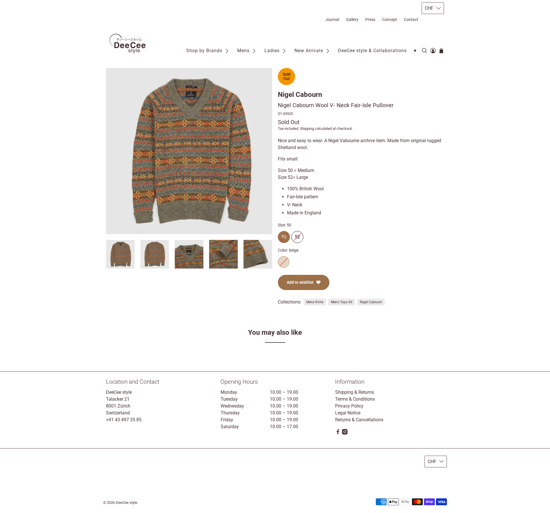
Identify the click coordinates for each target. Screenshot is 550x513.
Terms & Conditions (355, 399)
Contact (411, 19)
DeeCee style (126, 502)
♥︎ (415, 50)
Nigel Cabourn (300, 95)
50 (283, 235)
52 (297, 235)
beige (283, 262)
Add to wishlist (300, 282)
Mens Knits (314, 302)
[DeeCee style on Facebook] (338, 433)
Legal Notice (347, 413)
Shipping (307, 128)
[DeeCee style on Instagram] (344, 433)
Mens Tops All (341, 302)
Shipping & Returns (354, 392)
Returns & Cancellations (359, 419)
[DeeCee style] (127, 44)
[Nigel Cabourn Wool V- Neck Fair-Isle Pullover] (189, 151)
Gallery (352, 19)
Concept (389, 19)
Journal (332, 19)
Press (370, 19)
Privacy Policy (349, 406)
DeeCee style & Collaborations (372, 50)
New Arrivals (308, 50)
